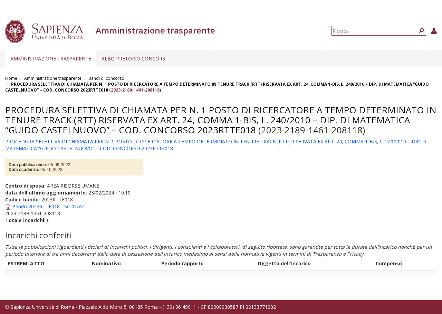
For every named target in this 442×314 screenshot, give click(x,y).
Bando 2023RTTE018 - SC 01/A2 (48, 206)
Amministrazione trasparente (50, 58)
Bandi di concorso (106, 78)
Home (11, 78)
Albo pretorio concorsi (134, 58)
